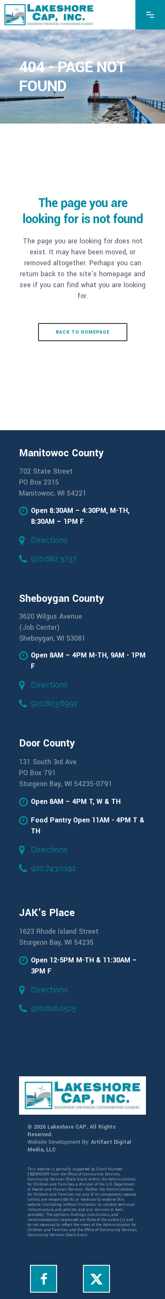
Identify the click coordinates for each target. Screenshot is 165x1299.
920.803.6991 (54, 703)
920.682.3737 (54, 558)
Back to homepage (83, 332)
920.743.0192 (53, 868)
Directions (49, 540)
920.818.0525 (53, 1008)
